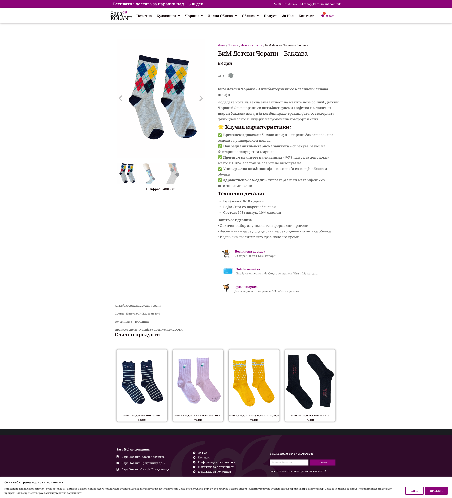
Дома (221, 45)
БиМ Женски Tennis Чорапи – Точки (254, 415)
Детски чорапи (252, 45)
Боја (221, 76)
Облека (248, 15)
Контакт (306, 15)
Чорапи (192, 15)
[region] (226, 487)
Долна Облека (220, 15)
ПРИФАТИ (436, 491)
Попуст (270, 15)
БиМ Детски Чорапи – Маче (141, 415)
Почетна (144, 15)
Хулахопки (166, 15)
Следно (323, 462)
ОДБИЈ (414, 491)
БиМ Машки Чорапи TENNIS (310, 415)
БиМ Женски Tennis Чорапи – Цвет (198, 415)
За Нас (288, 15)
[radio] (231, 75)
